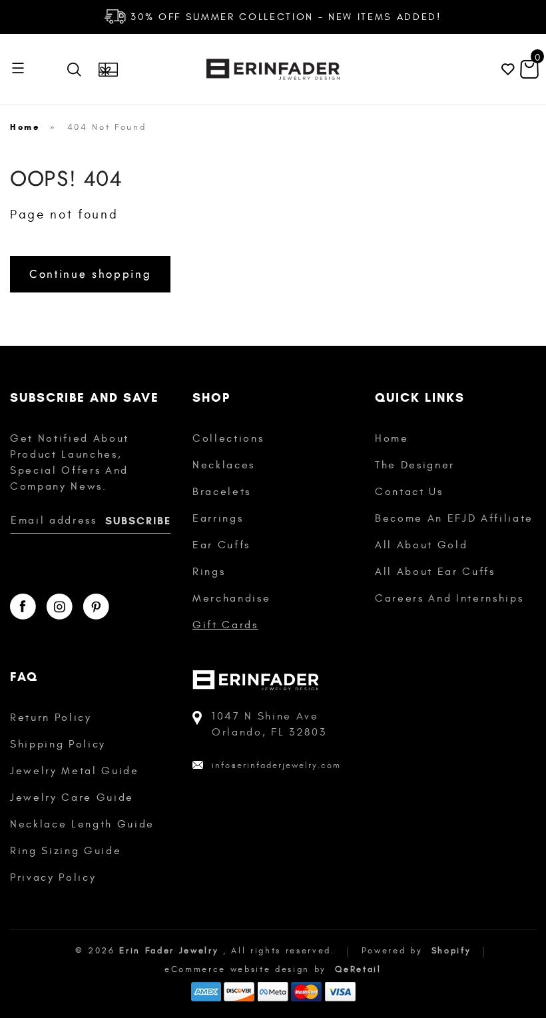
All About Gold (421, 545)
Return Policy (51, 718)
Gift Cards (225, 625)
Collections (228, 438)
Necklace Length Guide (82, 824)
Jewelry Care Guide (72, 797)
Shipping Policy (58, 744)
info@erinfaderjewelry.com (276, 765)
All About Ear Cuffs (435, 572)
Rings (208, 572)
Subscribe (138, 520)
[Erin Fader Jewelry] (273, 70)
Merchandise (231, 598)
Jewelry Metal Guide (74, 771)
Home (25, 127)
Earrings (217, 518)
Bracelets (221, 492)
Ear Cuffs (221, 545)
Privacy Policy (53, 877)
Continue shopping (90, 274)
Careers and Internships (449, 598)
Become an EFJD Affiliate (454, 518)
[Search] (77, 69)
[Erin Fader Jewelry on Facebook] (23, 607)
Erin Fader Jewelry (168, 950)
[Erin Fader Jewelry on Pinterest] (96, 607)
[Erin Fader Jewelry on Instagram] (59, 607)
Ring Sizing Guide (65, 851)
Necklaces (223, 465)
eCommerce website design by (247, 969)
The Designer (415, 465)
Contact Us (409, 492)
